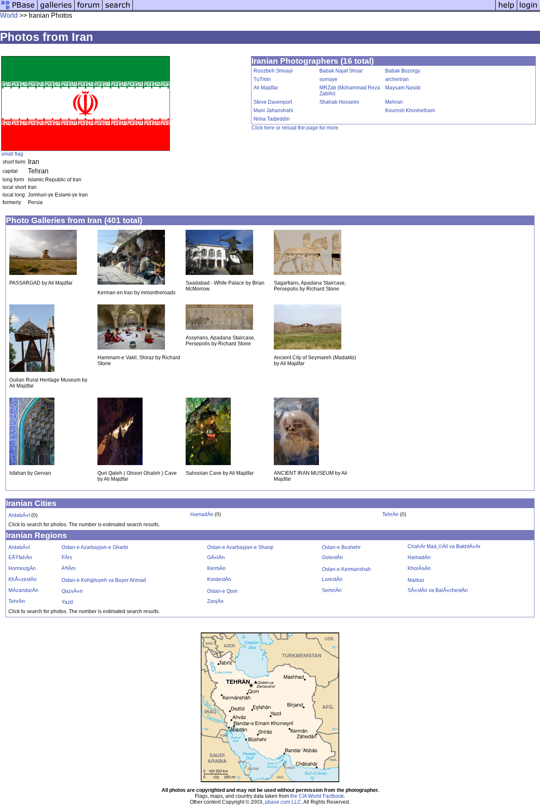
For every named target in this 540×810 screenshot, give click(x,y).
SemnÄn (332, 590)
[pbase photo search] (118, 9)
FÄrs (67, 557)
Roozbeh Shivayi (273, 71)
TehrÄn (390, 514)
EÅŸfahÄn (20, 557)
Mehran (394, 102)
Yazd (67, 602)
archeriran (397, 79)
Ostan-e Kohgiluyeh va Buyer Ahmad (104, 580)
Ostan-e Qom (222, 591)
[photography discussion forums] (89, 9)
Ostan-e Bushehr (341, 547)
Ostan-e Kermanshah (346, 569)
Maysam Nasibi (403, 88)
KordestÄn (219, 579)
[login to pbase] (528, 9)
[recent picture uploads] (56, 9)
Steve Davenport (273, 102)
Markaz (416, 580)
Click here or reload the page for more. (295, 128)
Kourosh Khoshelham (410, 110)
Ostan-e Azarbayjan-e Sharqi (240, 547)
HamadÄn (201, 514)
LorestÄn (332, 579)
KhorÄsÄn (419, 568)
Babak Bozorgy (402, 71)
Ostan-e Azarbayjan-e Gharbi (95, 547)
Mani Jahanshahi (273, 110)
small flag (12, 154)
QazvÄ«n (72, 591)
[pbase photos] (19, 9)
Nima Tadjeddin (272, 119)
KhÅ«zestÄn (22, 579)
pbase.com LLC (283, 802)
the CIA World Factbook (317, 796)
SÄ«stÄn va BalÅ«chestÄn (438, 590)
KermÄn (216, 568)
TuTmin (262, 79)
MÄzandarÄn (23, 590)
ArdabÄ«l (19, 515)
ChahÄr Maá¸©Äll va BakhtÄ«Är (444, 546)
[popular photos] (314, 9)
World (9, 15)
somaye (328, 79)
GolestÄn (332, 557)
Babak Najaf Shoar (341, 71)
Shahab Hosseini (339, 102)
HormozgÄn (22, 568)
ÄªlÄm (69, 568)
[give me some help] (506, 9)
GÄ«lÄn (216, 557)
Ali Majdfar (266, 88)
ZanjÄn (215, 601)
